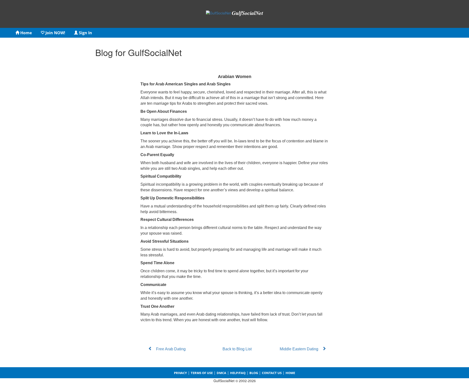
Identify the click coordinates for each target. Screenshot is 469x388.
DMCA (221, 373)
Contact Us (272, 373)
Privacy (180, 373)
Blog (253, 373)
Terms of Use (202, 373)
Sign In (85, 32)
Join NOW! (54, 32)
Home (25, 32)
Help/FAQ (237, 373)
